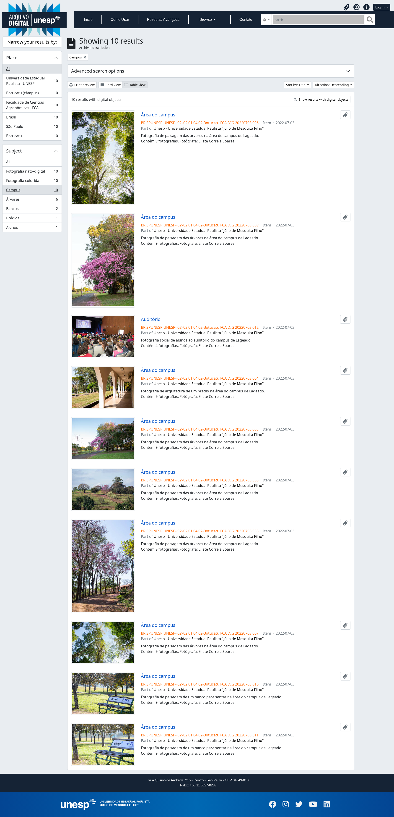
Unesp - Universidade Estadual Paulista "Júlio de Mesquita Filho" (209, 128)
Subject (14, 151)
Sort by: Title (296, 85)
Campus (32, 191)
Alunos (32, 228)
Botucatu (32, 136)
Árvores (32, 200)
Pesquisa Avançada (163, 19)
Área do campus (158, 115)
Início (88, 19)
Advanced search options (97, 71)
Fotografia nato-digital (32, 172)
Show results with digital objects (323, 99)
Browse (206, 19)
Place (11, 58)
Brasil (32, 118)
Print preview (84, 85)
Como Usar (120, 19)
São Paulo (32, 127)
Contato (245, 19)
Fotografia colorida (32, 181)
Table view (137, 85)
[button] (346, 7)
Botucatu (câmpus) (32, 94)
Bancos (32, 209)
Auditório (151, 319)
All (8, 68)
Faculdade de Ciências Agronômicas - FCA (32, 105)
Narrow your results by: (32, 42)
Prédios (32, 219)
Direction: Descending (332, 85)
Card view (113, 85)
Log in (380, 7)
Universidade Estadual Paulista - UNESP (32, 81)
